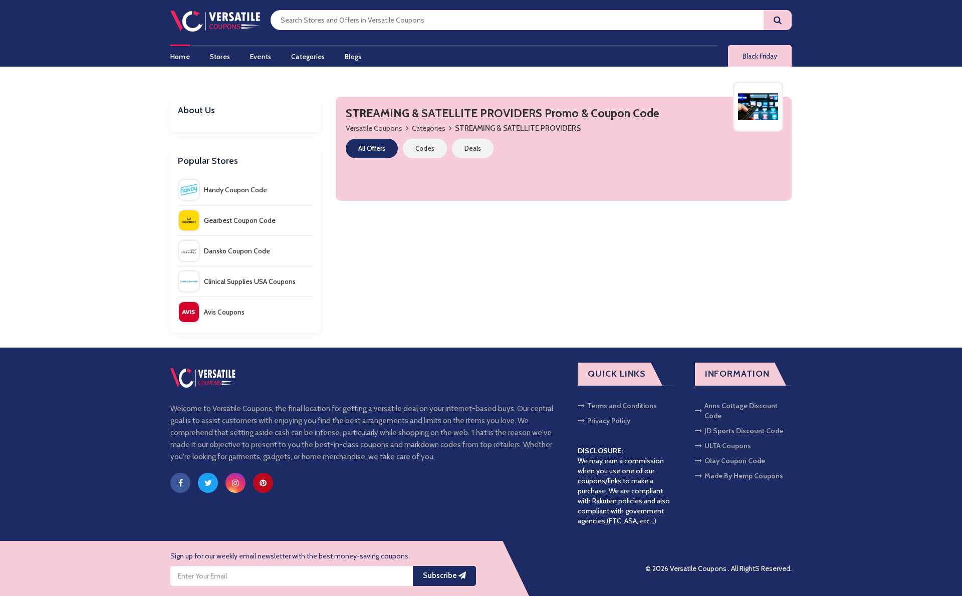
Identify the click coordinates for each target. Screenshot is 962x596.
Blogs (353, 56)
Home (180, 56)
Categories (308, 56)
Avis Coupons (224, 312)
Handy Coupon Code (235, 189)
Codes (424, 148)
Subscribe (440, 575)
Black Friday (760, 56)
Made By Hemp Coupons (743, 475)
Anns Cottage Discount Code (741, 410)
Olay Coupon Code (734, 460)
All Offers (371, 148)
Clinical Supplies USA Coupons (250, 281)
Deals (472, 148)
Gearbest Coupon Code (240, 220)
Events (260, 56)
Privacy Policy (608, 420)
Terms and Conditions (622, 405)
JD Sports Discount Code (743, 430)
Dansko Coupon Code (237, 250)
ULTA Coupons (727, 445)
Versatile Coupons (374, 128)
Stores (220, 56)
